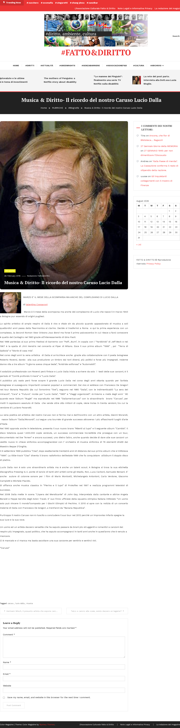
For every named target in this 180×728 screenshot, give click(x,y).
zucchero (34, 3)
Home (16, 65)
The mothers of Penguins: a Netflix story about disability (50, 80)
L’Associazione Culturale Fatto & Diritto (95, 8)
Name (7, 662)
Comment (9, 634)
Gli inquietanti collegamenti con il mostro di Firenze (156, 181)
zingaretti (62, 3)
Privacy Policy (153, 263)
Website (7, 685)
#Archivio (155, 65)
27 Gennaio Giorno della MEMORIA (159, 146)
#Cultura (138, 65)
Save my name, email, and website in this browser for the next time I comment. (48, 697)
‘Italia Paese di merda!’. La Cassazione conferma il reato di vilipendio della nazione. (159, 166)
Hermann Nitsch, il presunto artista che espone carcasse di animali (33, 611)
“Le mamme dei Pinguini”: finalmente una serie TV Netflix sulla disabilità (98, 80)
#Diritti (29, 65)
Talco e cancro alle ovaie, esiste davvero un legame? (96, 611)
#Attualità (46, 65)
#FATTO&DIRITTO (96, 52)
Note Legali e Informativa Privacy (135, 8)
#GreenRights (67, 65)
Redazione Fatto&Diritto (38, 276)
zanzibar (93, 3)
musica (29, 603)
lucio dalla (19, 603)
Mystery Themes (47, 724)
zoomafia (48, 3)
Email (7, 674)
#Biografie (10, 271)
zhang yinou (78, 3)
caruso (11, 603)
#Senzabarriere (91, 65)
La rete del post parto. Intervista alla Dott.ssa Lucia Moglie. (149, 80)
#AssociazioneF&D (116, 65)
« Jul (138, 244)
